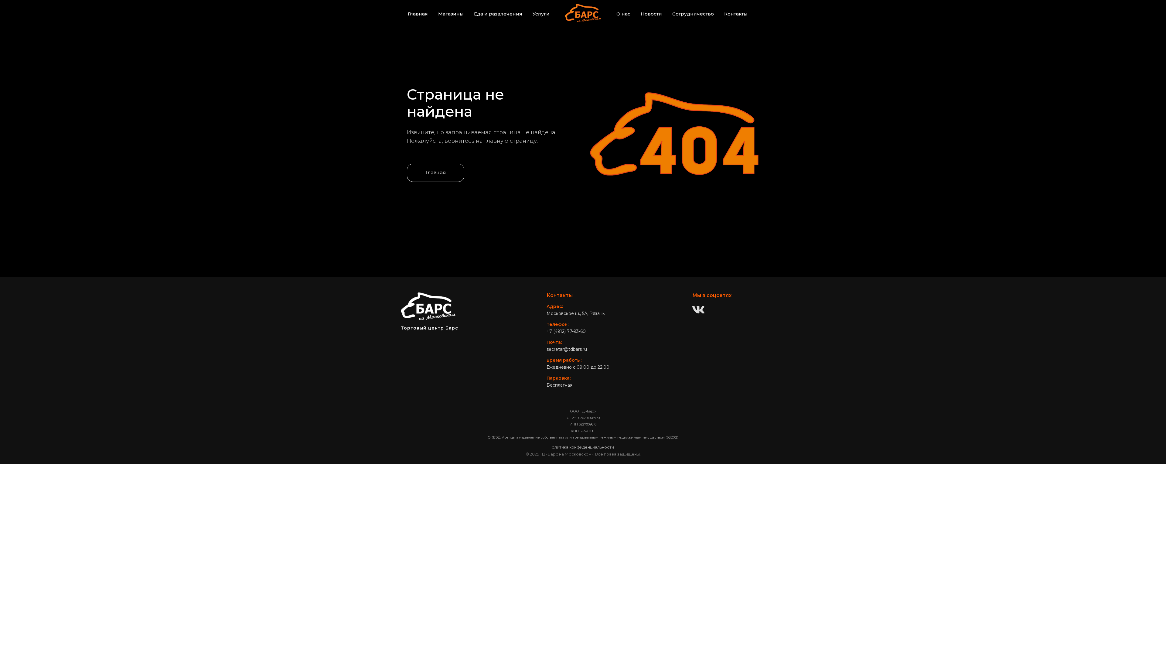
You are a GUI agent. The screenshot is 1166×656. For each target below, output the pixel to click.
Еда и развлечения (498, 14)
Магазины (451, 14)
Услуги (541, 14)
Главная (418, 14)
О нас (623, 14)
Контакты (736, 14)
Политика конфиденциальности (581, 447)
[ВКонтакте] (698, 310)
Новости (651, 14)
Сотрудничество (693, 14)
